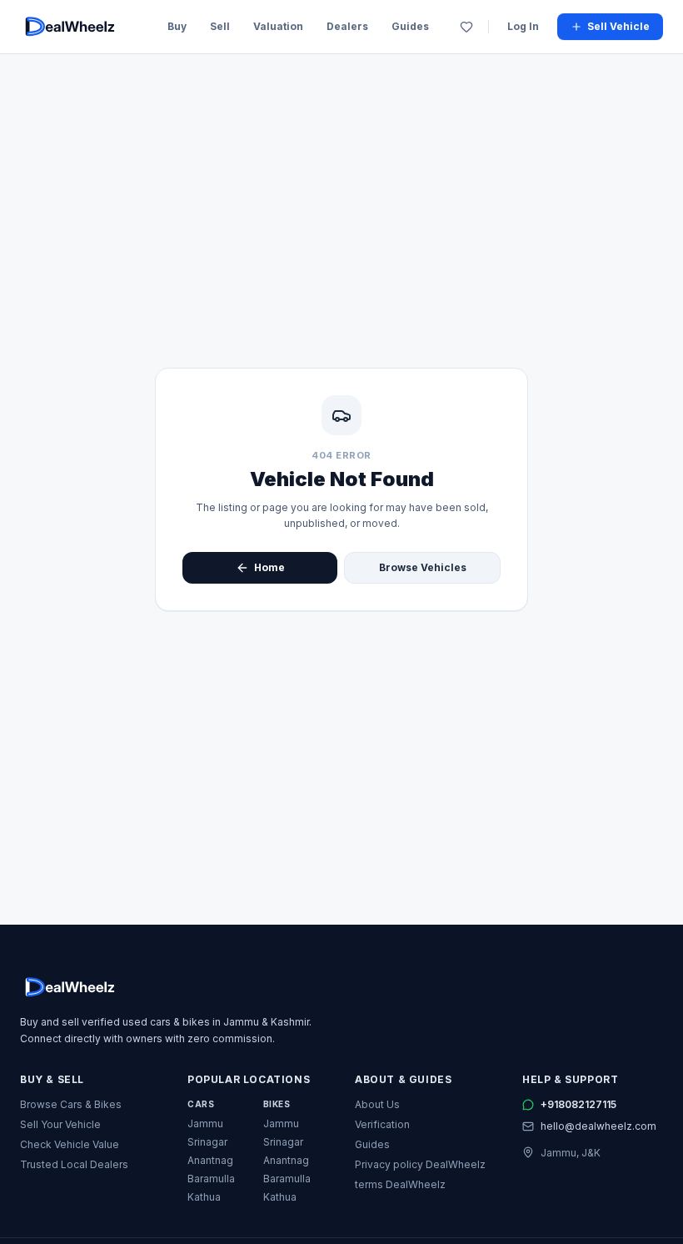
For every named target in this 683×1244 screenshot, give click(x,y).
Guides (410, 26)
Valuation (278, 26)
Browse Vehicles (422, 567)
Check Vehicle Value (69, 1144)
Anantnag (210, 1160)
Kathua (204, 1197)
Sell (220, 26)
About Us (377, 1104)
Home (269, 567)
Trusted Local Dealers (74, 1164)
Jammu (205, 1123)
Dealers (347, 26)
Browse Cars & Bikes (71, 1104)
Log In (523, 26)
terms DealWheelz (400, 1184)
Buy (177, 26)
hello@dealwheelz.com (598, 1126)
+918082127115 (578, 1104)
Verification (382, 1124)
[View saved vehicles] (466, 26)
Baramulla (211, 1178)
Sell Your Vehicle (60, 1124)
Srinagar (207, 1142)
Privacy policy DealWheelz (420, 1164)
